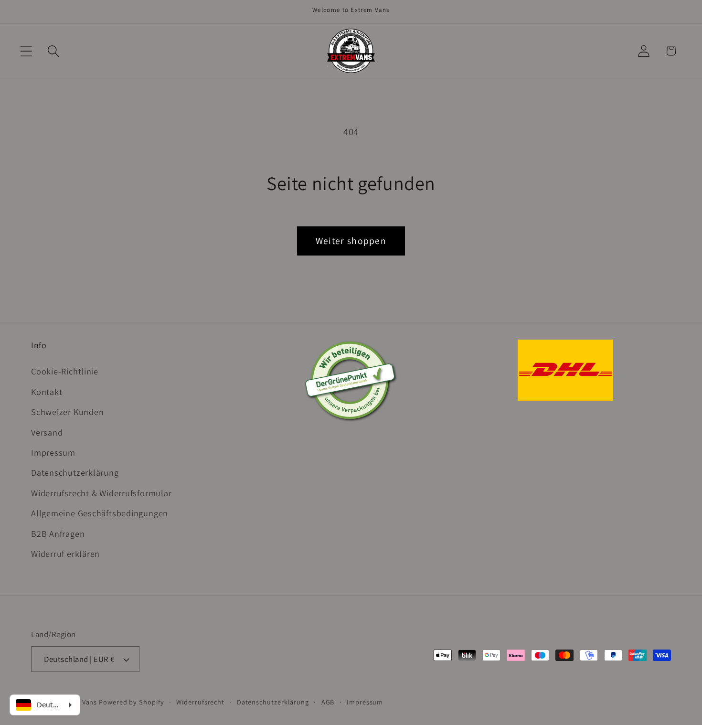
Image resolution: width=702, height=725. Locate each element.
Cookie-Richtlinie (64, 371)
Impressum (53, 452)
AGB (328, 701)
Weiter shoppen (351, 241)
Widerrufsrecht (200, 701)
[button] (26, 50)
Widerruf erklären (65, 553)
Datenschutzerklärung (75, 472)
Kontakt (46, 391)
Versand (47, 432)
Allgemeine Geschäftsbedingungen (99, 513)
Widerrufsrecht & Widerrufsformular (101, 493)
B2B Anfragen (58, 533)
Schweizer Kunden (67, 411)
